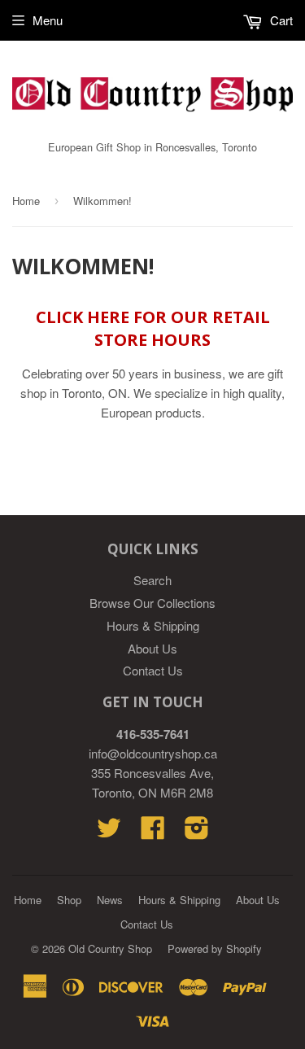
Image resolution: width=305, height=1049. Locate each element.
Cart (280, 19)
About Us (152, 648)
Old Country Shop (110, 948)
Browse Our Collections (152, 602)
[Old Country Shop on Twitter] (109, 832)
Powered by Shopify (215, 948)
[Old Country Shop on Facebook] (153, 832)
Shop (69, 899)
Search (152, 579)
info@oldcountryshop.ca (153, 753)
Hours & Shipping (153, 625)
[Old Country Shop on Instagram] (197, 832)
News (110, 899)
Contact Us (153, 670)
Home (26, 200)
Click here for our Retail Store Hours (153, 328)
